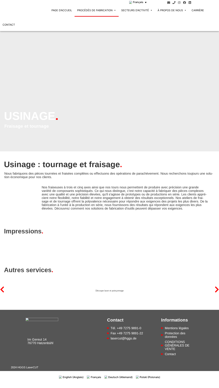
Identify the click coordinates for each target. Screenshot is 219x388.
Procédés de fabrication (95, 10)
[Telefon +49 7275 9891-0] (174, 2)
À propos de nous (170, 10)
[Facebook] (184, 2)
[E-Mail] (168, 2)
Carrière (198, 10)
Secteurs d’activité (135, 10)
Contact (9, 24)
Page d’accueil (61, 10)
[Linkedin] (189, 2)
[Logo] (27, 7)
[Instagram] (179, 2)
